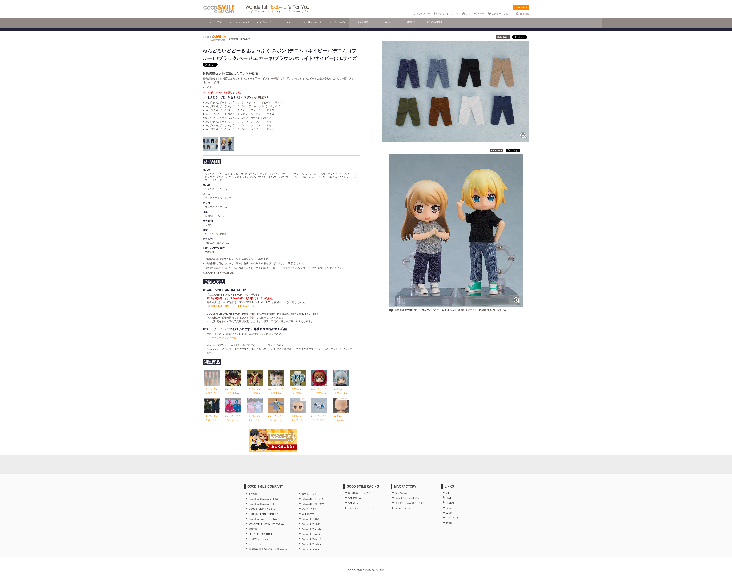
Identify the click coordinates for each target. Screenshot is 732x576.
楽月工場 (253, 529)
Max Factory (401, 493)
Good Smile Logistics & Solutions (264, 519)
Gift (447, 493)
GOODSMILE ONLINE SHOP (262, 509)
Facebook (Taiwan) (311, 534)
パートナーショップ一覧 (222, 337)
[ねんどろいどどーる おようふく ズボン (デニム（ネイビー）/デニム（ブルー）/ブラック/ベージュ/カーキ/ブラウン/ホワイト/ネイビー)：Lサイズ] (455, 140)
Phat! (448, 498)
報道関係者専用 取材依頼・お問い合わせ (268, 549)
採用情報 (524, 14)
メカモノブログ (309, 509)
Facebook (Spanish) (311, 544)
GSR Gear (353, 503)
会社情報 (253, 494)
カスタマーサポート (502, 14)
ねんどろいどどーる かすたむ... (298, 418)
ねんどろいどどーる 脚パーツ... (211, 391)
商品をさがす (423, 14)
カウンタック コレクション (361, 508)
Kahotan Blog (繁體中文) (313, 504)
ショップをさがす (475, 14)
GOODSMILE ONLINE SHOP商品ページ (231, 306)
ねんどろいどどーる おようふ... (211, 418)
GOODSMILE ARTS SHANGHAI (264, 514)
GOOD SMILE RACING (359, 493)
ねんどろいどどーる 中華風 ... (233, 391)
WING (449, 513)
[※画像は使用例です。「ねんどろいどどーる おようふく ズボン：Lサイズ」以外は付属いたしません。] (456, 304)
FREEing (450, 503)
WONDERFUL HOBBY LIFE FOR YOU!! (268, 524)
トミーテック (452, 518)
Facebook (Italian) (310, 549)
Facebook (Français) (312, 529)
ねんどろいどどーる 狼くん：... (341, 391)
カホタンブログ (309, 494)
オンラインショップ (448, 14)
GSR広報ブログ (355, 498)
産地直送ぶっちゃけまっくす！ (410, 503)
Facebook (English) (311, 524)
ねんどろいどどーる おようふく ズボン (229, 97)
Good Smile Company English (262, 504)
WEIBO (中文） (309, 514)
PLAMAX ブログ (402, 508)
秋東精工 (450, 523)
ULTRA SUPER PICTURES (261, 534)
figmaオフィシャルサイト (407, 498)
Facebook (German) (311, 539)
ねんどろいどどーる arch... (341, 418)
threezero (450, 508)
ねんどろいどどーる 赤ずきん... (319, 391)
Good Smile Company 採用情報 (263, 499)
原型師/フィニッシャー (259, 539)
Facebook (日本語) (311, 519)
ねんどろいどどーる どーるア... (319, 418)
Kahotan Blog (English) (312, 499)
